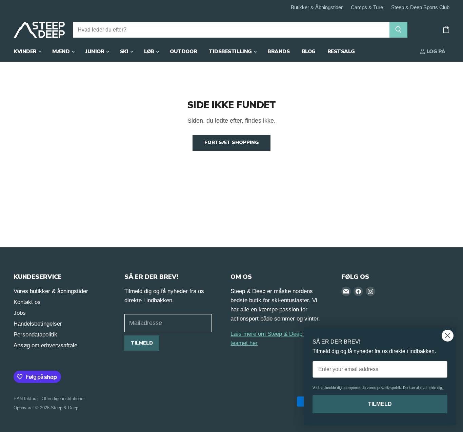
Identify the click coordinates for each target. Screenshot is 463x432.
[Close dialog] (448, 336)
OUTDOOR (183, 51)
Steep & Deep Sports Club (420, 7)
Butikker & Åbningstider (317, 7)
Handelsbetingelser (38, 324)
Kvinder (26, 51)
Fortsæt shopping (231, 142)
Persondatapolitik (35, 334)
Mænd (61, 51)
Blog (309, 51)
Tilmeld (142, 343)
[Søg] (398, 30)
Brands (278, 51)
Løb (149, 51)
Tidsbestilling (231, 51)
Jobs (20, 313)
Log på (435, 51)
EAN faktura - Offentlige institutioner (49, 398)
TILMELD (380, 404)
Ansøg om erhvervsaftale (45, 345)
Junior (95, 51)
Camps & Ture (367, 7)
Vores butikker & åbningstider (51, 291)
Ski (124, 51)
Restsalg (341, 51)
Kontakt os (27, 302)
